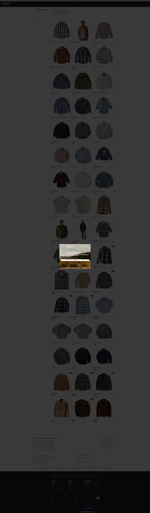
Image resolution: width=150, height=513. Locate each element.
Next (75, 260)
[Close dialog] (89, 245)
